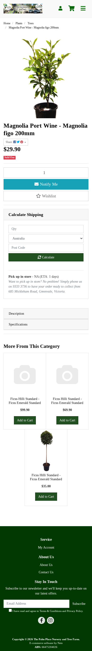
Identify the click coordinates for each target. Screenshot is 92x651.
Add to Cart (25, 420)
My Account (46, 547)
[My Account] (60, 8)
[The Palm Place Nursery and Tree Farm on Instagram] (50, 620)
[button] (46, 196)
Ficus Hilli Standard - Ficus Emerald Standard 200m (46, 479)
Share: (9, 142)
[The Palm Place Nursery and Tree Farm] (23, 8)
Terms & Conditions (51, 611)
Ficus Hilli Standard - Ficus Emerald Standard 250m (67, 403)
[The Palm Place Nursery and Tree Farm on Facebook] (41, 620)
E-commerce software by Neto (46, 643)
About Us (46, 565)
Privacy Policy (75, 611)
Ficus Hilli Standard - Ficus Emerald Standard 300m (25, 403)
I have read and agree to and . (47, 611)
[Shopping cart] (71, 8)
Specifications (18, 324)
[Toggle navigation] (83, 8)
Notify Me (48, 184)
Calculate (47, 257)
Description (16, 313)
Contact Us (46, 572)
